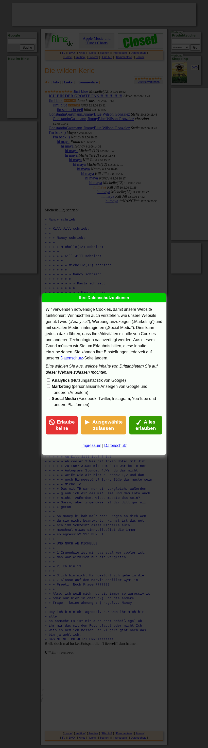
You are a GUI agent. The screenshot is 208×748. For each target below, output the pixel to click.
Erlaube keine (65, 425)
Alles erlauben (145, 425)
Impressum (91, 445)
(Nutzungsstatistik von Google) (89, 380)
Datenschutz (71, 358)
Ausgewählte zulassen (107, 425)
